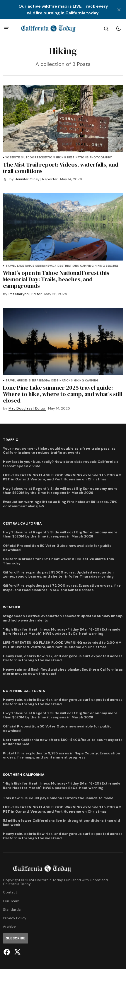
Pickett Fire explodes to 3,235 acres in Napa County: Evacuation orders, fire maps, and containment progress (61, 755)
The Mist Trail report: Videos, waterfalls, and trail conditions (60, 167)
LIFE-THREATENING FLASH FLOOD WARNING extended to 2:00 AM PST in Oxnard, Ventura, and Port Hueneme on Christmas (62, 477)
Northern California (24, 691)
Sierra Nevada (45, 266)
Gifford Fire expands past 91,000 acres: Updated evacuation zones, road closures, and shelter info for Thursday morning (58, 574)
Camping (86, 266)
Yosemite (13, 157)
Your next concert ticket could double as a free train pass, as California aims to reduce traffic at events (59, 450)
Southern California (23, 775)
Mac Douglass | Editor (27, 408)
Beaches (112, 266)
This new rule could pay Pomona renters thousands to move (58, 798)
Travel (11, 266)
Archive (9, 927)
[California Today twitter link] (16, 952)
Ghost (95, 880)
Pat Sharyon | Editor (25, 294)
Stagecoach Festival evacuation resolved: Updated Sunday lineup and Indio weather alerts (62, 618)
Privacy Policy (14, 918)
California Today (17, 884)
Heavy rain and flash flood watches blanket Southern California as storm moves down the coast (63, 671)
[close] (119, 9)
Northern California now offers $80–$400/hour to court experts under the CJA (62, 742)
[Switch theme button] (118, 28)
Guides (22, 380)
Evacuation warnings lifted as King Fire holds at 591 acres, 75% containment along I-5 (60, 504)
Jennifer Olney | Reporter (36, 179)
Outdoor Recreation (38, 157)
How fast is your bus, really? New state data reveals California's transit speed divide (60, 464)
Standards (12, 910)
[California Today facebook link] (7, 952)
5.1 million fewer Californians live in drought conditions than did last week (61, 823)
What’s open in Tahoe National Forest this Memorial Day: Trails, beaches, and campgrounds (56, 279)
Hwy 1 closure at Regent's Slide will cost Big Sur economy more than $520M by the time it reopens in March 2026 (60, 491)
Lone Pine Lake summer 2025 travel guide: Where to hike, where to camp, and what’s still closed (62, 394)
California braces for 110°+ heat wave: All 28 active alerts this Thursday (58, 561)
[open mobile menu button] (6, 28)
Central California (22, 523)
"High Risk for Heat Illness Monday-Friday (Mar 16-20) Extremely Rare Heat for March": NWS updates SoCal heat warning (61, 631)
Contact (10, 892)
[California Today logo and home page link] (48, 28)
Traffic (10, 440)
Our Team (11, 901)
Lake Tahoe (25, 266)
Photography (101, 157)
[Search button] (106, 28)
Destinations (77, 157)
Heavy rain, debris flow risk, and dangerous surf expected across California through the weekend (62, 658)
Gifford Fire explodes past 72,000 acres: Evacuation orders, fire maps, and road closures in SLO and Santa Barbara (62, 587)
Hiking (61, 157)
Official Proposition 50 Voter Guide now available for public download (57, 548)
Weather (11, 607)
